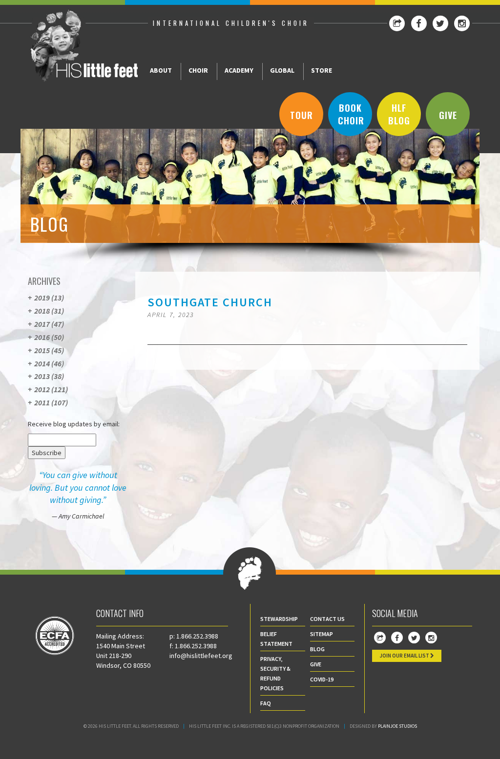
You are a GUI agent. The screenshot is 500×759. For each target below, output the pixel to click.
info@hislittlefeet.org (200, 655)
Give (448, 115)
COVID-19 (321, 679)
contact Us (327, 618)
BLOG (317, 649)
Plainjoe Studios (397, 726)
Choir (198, 70)
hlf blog (399, 114)
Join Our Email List (404, 655)
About (161, 70)
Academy (239, 70)
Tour (301, 115)
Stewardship (279, 618)
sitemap (321, 634)
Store (321, 70)
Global (282, 70)
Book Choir (351, 114)
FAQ (265, 703)
